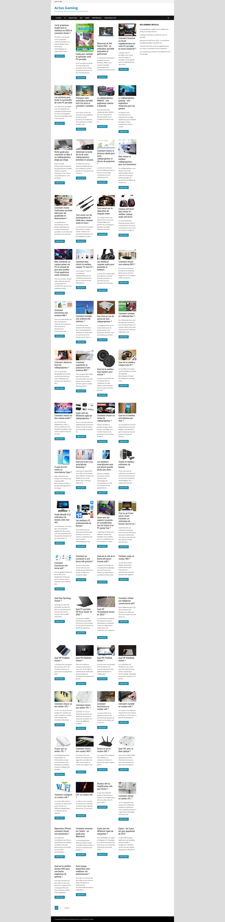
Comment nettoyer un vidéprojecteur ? (126, 314)
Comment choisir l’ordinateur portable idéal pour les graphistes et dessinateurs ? (63, 213)
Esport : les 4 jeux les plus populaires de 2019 (126, 831)
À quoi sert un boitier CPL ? (60, 750)
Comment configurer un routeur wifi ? (63, 796)
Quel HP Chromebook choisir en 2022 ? (106, 612)
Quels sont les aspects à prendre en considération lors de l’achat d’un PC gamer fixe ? (105, 522)
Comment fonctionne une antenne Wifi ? (61, 313)
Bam (92, 919)
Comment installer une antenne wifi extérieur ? (84, 319)
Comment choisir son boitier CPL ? (83, 706)
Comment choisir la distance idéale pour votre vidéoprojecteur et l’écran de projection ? (106, 157)
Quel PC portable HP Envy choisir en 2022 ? (84, 612)
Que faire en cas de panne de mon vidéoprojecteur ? (105, 319)
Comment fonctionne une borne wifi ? (61, 566)
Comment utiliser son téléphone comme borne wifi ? (126, 601)
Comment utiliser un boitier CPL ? (126, 797)
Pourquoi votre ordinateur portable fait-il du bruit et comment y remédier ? (85, 103)
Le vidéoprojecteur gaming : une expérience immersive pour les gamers (126, 103)
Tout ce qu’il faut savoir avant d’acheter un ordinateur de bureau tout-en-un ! (126, 518)
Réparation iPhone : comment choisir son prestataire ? (63, 831)
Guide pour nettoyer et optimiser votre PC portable (84, 57)
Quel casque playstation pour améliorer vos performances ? (83, 870)
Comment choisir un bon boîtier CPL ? (63, 705)
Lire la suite (59, 56)
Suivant (67, 908)
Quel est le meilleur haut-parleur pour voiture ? (105, 372)
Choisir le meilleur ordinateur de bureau (126, 464)
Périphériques (97, 18)
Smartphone (73, 18)
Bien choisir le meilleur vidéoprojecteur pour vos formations (127, 160)
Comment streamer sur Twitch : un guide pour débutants (84, 832)
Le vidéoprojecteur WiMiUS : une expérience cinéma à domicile (105, 102)
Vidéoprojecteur (110, 18)
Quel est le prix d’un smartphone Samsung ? (84, 464)
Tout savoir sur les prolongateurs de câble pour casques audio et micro (84, 219)
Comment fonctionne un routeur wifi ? (103, 706)
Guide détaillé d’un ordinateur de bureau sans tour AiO (62, 518)
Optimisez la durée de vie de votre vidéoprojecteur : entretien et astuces (84, 156)
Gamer (87, 18)
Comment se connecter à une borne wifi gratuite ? (84, 559)
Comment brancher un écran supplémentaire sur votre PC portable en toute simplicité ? (127, 43)
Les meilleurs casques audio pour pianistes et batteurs (105, 266)
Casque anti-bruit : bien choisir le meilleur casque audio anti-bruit (126, 213)
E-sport (58, 18)
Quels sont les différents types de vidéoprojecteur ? (84, 416)
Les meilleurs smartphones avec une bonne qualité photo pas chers (105, 466)
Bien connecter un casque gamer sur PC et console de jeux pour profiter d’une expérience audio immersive (62, 268)
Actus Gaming (66, 7)
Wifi (81, 18)
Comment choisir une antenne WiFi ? (126, 263)
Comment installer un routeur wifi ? (126, 705)
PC (65, 18)
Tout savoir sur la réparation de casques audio (104, 211)
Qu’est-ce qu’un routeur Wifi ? (104, 750)
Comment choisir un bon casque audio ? (63, 416)
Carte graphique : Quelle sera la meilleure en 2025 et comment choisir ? (63, 29)
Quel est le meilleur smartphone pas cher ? (126, 418)
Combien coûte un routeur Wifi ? (126, 557)
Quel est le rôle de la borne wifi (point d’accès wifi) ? (106, 559)
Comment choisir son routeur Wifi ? (83, 750)
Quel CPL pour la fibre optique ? (125, 750)
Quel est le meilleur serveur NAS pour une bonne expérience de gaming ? (62, 871)
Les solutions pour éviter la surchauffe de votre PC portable (63, 100)
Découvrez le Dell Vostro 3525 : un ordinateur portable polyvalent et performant (105, 48)
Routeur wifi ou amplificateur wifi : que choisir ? (105, 786)
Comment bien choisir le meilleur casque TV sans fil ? (84, 264)
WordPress (85, 919)
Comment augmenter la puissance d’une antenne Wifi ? (83, 366)
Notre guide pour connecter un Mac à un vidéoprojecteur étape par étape (63, 156)
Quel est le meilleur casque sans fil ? (126, 363)
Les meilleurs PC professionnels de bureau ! (83, 523)
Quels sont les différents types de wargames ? (105, 831)
